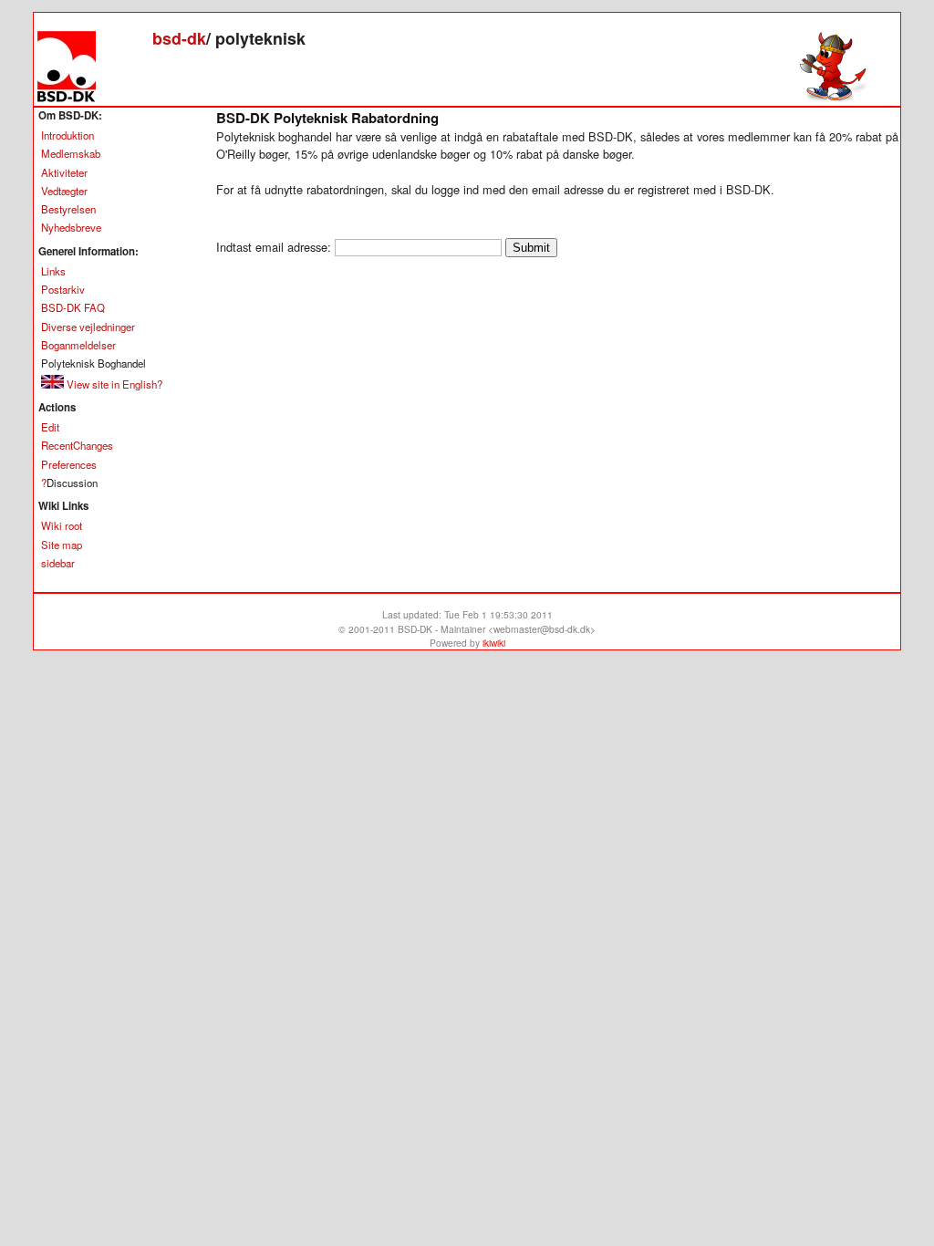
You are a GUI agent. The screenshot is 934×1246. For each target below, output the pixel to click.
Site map (61, 544)
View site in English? (113, 384)
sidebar (58, 563)
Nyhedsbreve (71, 227)
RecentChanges (77, 445)
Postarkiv (63, 289)
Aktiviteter (64, 172)
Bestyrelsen (68, 209)
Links (53, 271)
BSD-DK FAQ (73, 307)
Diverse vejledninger (88, 326)
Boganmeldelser (78, 344)
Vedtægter (64, 190)
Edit (50, 427)
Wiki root (61, 525)
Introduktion (67, 135)
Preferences (69, 464)
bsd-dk (179, 38)
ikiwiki (494, 642)
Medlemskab (70, 153)
